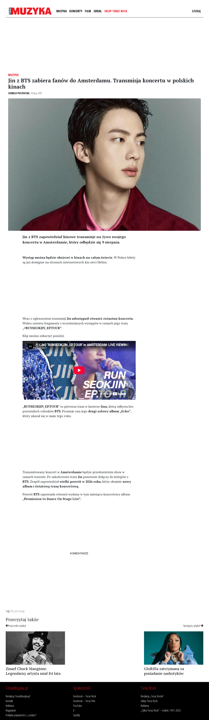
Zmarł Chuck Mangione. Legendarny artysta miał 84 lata (33, 671)
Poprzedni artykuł (17, 625)
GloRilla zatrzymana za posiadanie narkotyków (164, 671)
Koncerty (75, 11)
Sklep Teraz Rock (115, 11)
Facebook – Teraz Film (84, 701)
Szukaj (196, 11)
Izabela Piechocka (18, 93)
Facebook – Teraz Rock (84, 696)
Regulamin (11, 710)
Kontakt (9, 701)
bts (12, 611)
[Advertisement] (104, 45)
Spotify (76, 715)
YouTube (77, 705)
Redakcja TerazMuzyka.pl (18, 696)
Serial (98, 11)
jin (16, 611)
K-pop (22, 611)
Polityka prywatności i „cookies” (21, 715)
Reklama (10, 705)
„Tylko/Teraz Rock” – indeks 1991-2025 (161, 710)
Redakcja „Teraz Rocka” (152, 696)
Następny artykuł (192, 625)
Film (88, 11)
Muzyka (61, 11)
